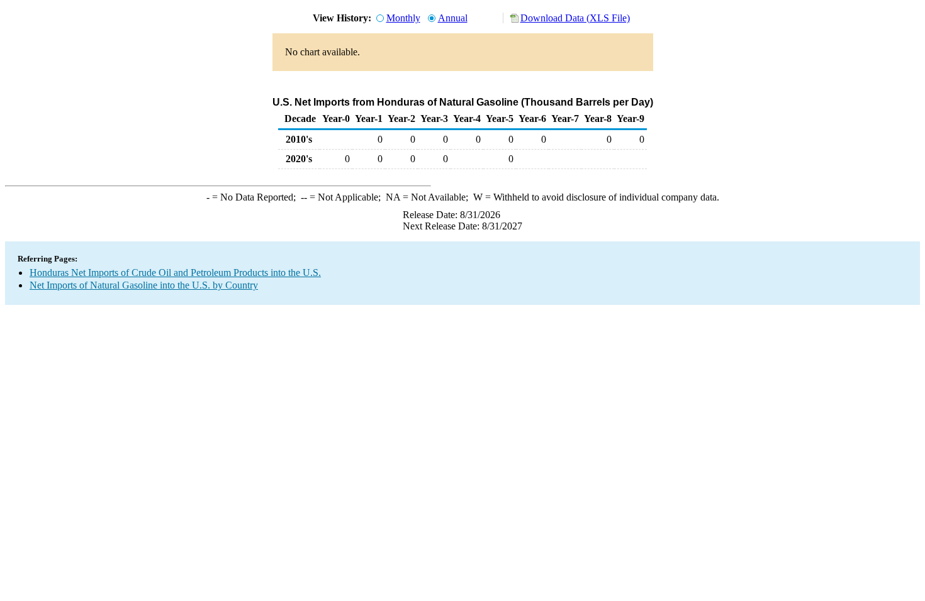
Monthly (403, 18)
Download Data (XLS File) (575, 18)
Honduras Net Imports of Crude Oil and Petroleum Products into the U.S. (175, 272)
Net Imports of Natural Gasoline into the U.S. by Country (144, 285)
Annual (453, 18)
